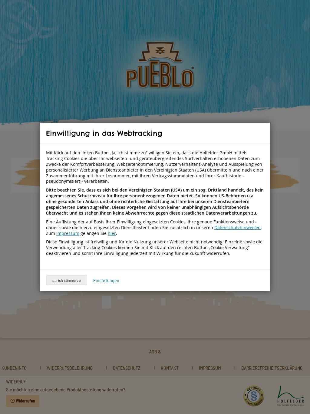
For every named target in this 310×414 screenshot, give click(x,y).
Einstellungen (106, 280)
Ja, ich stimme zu (66, 280)
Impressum (67, 233)
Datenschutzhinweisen (237, 227)
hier (112, 233)
